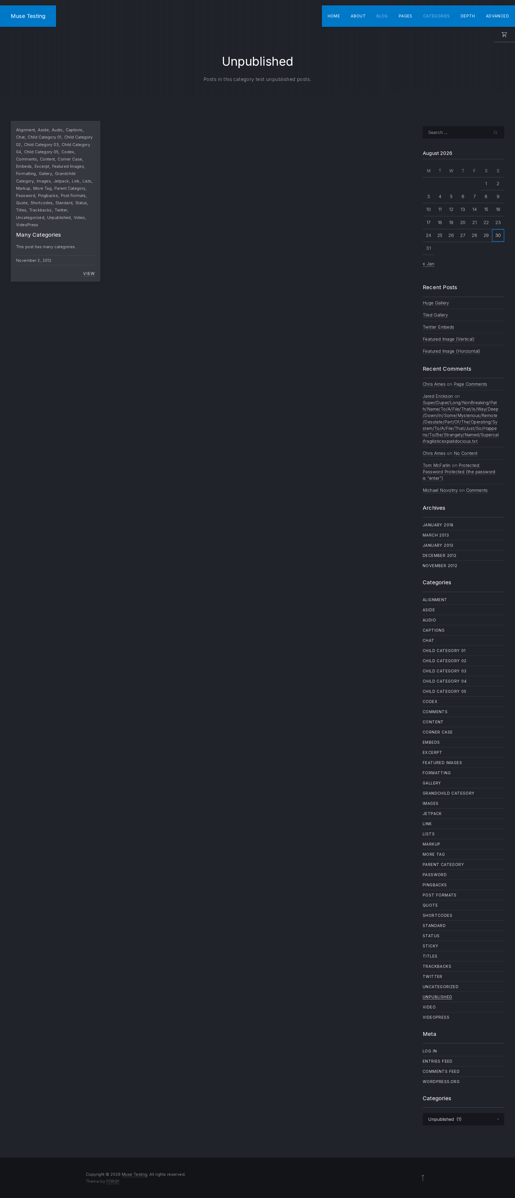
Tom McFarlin (437, 465)
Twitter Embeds (438, 327)
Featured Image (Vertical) (448, 339)
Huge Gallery (436, 303)
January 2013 (438, 545)
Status (81, 202)
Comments (26, 159)
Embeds (24, 166)
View (89, 273)
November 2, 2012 (34, 260)
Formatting (26, 173)
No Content (466, 453)
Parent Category (70, 188)
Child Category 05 (41, 151)
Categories (436, 16)
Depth (468, 16)
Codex (67, 151)
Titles (21, 210)
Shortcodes (42, 202)
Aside (43, 129)
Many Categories (38, 234)
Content (47, 159)
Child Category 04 (445, 681)
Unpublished (59, 217)
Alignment (25, 129)
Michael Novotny (440, 490)
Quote (22, 202)
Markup (23, 188)
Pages (406, 16)
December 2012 (440, 555)
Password (25, 195)
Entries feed (438, 1061)
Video (79, 217)
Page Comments (470, 384)
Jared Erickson (438, 396)
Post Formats (73, 195)
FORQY (113, 1181)
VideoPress (27, 224)
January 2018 (438, 525)
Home (334, 16)
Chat (20, 137)
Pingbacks (48, 195)
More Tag (42, 188)
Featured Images (68, 166)
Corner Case (70, 159)
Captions (74, 129)
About (358, 16)
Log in (430, 1051)
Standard (64, 202)
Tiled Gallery (435, 315)
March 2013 (436, 535)
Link (76, 181)
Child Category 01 (44, 137)
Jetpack (61, 181)
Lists (87, 181)
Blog (382, 16)
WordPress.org (441, 1081)
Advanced (497, 16)
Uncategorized (30, 217)
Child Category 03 (41, 144)
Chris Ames (434, 384)
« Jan (428, 263)
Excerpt (42, 166)
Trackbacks (40, 210)
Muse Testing (28, 16)
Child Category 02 (445, 660)
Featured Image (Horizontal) (451, 351)
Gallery (45, 173)
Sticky (430, 946)
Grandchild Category (449, 793)
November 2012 (440, 565)
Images (44, 181)
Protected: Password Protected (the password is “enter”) (459, 472)
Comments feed (441, 1071)
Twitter (61, 210)
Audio (57, 129)
